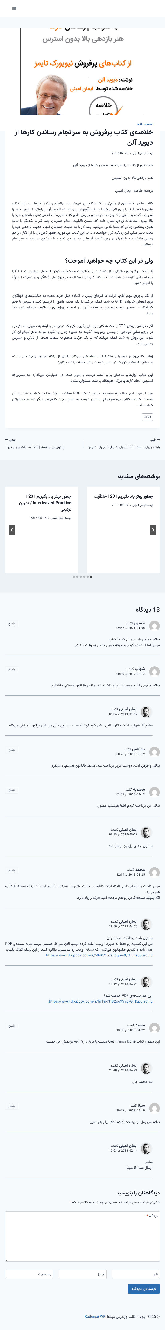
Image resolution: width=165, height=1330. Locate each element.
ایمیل (101, 1274)
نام (156, 1274)
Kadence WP (95, 1317)
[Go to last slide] (153, 530)
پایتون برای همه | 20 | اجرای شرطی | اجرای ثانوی (124, 444)
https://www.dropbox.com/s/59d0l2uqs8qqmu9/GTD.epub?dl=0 (99, 955)
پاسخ (11, 623)
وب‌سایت (44, 1274)
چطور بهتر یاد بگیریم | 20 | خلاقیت (123, 496)
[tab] (91, 577)
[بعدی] (12, 530)
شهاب (140, 669)
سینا (141, 1105)
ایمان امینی (139, 153)
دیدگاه (152, 1216)
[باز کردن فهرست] (14, 8)
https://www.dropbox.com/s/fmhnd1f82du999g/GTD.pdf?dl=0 (101, 1001)
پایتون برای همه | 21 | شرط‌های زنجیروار (34, 444)
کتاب (139, 124)
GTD (147, 417)
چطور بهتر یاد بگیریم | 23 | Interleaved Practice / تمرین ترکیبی (45, 503)
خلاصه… (148, 124)
